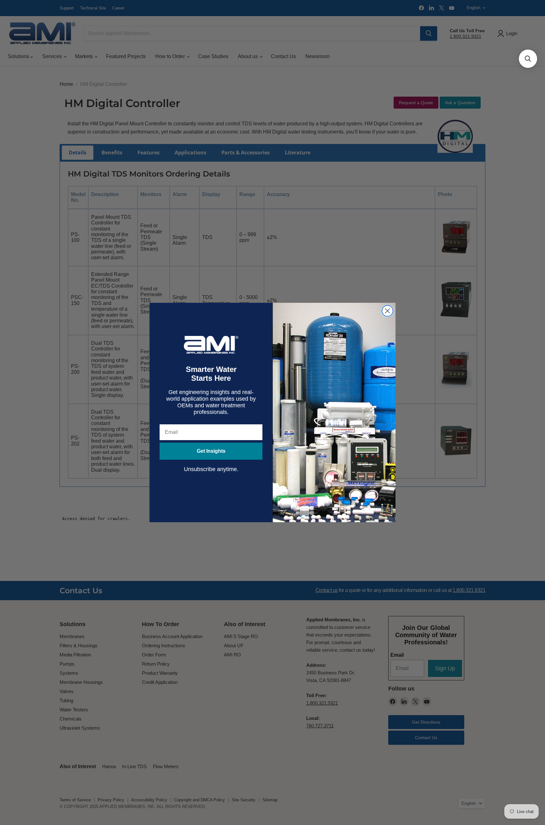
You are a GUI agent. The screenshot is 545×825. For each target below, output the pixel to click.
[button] (528, 59)
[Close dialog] (387, 310)
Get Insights (211, 451)
